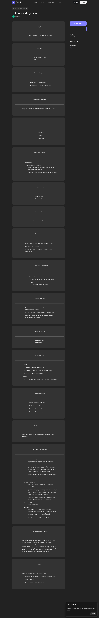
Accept (93, 613)
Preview (79, 29)
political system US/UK (21, 8)
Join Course (79, 23)
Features (42, 2)
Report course (74, 48)
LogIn (76, 2)
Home (35, 2)
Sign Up (83, 2)
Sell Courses (51, 2)
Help (59, 2)
